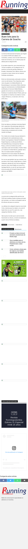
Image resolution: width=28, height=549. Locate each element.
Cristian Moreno (19, 224)
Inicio (2, 14)
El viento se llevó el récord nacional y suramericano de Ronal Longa (17, 234)
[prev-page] (2, 256)
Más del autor (18, 229)
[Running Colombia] (14, 4)
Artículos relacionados (7, 229)
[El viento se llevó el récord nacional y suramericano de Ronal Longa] (5, 234)
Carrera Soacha (11, 224)
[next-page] (5, 256)
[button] (2, 11)
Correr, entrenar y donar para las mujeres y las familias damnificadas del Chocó (18, 250)
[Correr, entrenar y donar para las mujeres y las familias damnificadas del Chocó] (5, 250)
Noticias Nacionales (9, 14)
